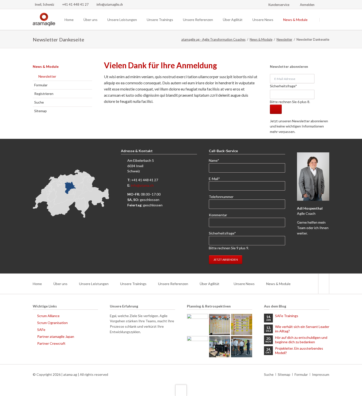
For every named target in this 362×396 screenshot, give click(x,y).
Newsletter (284, 39)
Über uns (60, 284)
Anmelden (307, 5)
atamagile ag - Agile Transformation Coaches (213, 39)
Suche (39, 102)
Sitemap (40, 111)
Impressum (320, 374)
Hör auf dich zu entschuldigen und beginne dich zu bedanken (301, 339)
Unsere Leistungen (94, 284)
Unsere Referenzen (173, 284)
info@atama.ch (142, 185)
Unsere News (244, 284)
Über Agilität (209, 284)
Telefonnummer (221, 197)
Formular (41, 85)
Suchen (325, 20)
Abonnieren (276, 109)
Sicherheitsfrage (283, 86)
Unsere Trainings (133, 284)
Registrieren (43, 93)
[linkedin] (323, 284)
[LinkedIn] (326, 4)
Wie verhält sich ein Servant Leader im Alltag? (302, 328)
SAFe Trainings (286, 316)
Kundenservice (278, 5)
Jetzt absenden (226, 259)
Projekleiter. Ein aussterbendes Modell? (299, 350)
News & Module (261, 39)
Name (217, 160)
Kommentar (218, 215)
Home (37, 284)
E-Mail (217, 178)
